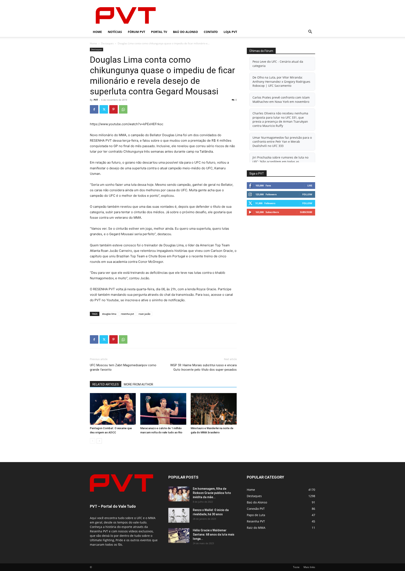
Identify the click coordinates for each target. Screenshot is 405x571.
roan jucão (144, 313)
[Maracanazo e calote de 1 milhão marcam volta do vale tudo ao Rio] (163, 409)
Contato (211, 32)
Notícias (115, 32)
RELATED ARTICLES (105, 384)
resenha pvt (127, 313)
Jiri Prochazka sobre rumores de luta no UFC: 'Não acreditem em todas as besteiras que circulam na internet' (280, 161)
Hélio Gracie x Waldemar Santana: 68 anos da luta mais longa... (213, 534)
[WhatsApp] (123, 109)
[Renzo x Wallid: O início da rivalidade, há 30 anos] (178, 515)
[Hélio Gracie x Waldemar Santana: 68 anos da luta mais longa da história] (178, 535)
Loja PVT (230, 32)
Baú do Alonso (185, 32)
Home (97, 32)
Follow (307, 194)
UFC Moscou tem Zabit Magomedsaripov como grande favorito (123, 367)
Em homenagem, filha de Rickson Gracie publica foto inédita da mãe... (212, 493)
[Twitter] (104, 109)
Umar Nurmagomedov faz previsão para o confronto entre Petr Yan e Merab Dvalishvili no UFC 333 (282, 142)
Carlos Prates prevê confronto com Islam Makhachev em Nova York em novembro (281, 99)
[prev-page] (92, 441)
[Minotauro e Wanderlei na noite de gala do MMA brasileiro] (214, 409)
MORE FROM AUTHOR (138, 384)
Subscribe (306, 212)
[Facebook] (94, 109)
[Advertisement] (238, 15)
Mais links (309, 567)
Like (309, 185)
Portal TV (159, 32)
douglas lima (109, 313)
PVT (96, 99)
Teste (296, 567)
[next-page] (99, 441)
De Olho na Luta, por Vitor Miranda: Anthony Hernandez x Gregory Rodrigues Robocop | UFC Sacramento (281, 81)
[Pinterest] (113, 109)
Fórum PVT (136, 32)
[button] (310, 32)
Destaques (107, 43)
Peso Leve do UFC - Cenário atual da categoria (277, 64)
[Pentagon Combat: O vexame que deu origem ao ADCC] (113, 409)
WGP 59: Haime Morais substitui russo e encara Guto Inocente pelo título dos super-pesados (203, 367)
